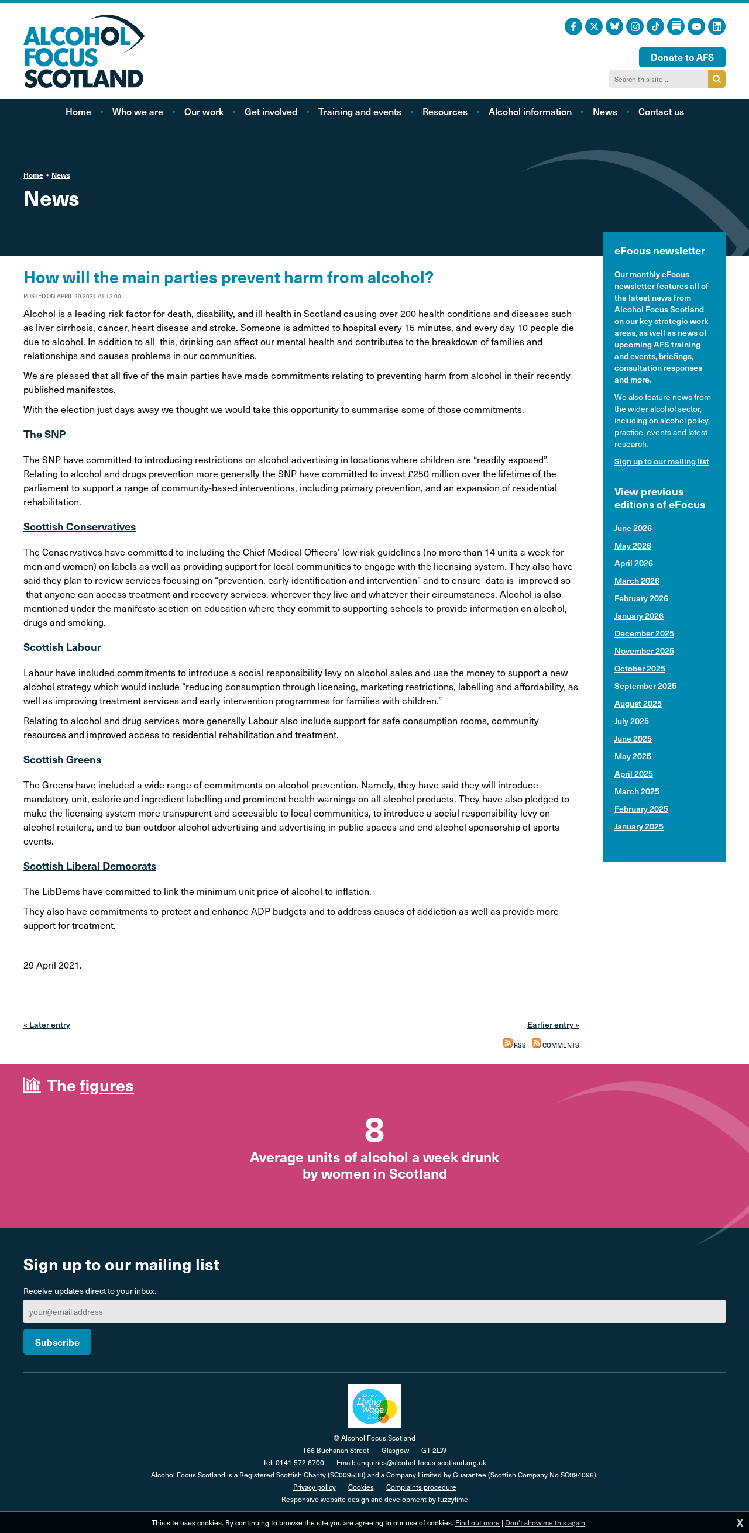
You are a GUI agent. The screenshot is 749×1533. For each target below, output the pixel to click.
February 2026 (641, 598)
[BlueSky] (614, 26)
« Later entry (46, 1024)
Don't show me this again (545, 1522)
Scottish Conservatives (79, 526)
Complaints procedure (421, 1487)
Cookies (361, 1487)
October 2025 (639, 668)
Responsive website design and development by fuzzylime (374, 1499)
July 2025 (631, 721)
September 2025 (645, 686)
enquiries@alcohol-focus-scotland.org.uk (421, 1462)
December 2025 (644, 633)
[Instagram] (635, 26)
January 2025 (639, 826)
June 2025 (633, 738)
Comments (560, 1045)
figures (107, 1084)
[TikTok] (655, 26)
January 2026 (639, 615)
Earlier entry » (553, 1025)
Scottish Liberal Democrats (89, 865)
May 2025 (632, 756)
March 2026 (636, 580)
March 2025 (636, 791)
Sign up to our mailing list (661, 461)
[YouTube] (696, 26)
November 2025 (644, 651)
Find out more (477, 1522)
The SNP (44, 433)
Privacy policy (314, 1487)
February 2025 (641, 808)
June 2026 (633, 528)
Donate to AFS (682, 56)
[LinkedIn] (717, 26)
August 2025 (638, 703)
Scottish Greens (62, 759)
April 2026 (633, 563)
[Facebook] (573, 26)
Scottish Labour (62, 646)
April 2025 (633, 773)
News (60, 175)
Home (33, 175)
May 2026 (632, 545)
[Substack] (676, 26)
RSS (519, 1045)
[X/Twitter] (594, 26)
